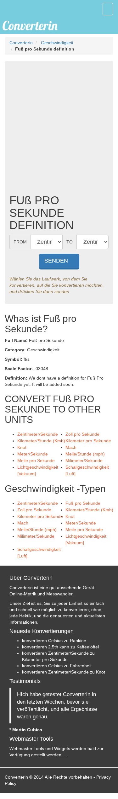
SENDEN (57, 261)
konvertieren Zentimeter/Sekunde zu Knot (63, 671)
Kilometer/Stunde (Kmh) (41, 440)
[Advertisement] (59, 129)
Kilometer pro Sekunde (88, 440)
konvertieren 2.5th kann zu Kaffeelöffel (60, 646)
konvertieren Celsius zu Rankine (54, 640)
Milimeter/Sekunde (84, 460)
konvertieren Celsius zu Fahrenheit (57, 665)
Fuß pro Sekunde (82, 503)
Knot (21, 447)
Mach (70, 447)
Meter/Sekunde (32, 453)
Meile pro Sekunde (36, 460)
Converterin (21, 42)
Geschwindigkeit (57, 42)
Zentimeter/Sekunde (37, 434)
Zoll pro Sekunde (82, 434)
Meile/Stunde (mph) (85, 453)
